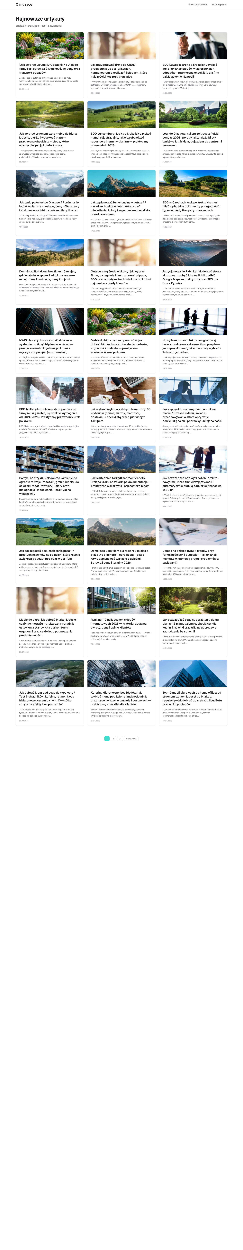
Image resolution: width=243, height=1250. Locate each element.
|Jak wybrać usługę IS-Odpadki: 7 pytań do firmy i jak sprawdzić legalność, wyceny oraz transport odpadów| (49, 68)
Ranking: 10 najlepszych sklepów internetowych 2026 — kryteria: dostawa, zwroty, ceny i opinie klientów (119, 623)
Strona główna (219, 4)
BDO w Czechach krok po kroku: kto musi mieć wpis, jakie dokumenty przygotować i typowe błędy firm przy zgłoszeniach (191, 206)
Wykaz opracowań (198, 4)
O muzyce (24, 4)
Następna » (131, 738)
